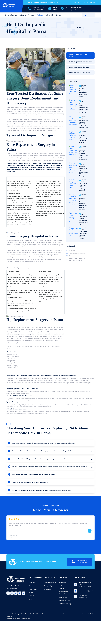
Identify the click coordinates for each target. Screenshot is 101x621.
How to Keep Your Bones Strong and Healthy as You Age (83, 235)
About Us (13, 15)
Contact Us (47, 589)
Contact (58, 15)
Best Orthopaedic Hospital (86, 28)
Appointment (88, 15)
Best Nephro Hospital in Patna (79, 72)
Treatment (31, 15)
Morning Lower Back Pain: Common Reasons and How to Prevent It (83, 203)
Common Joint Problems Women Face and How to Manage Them (83, 124)
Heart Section (33, 589)
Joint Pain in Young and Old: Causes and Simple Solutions (83, 187)
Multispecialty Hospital (63, 587)
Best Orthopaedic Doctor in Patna (80, 62)
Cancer (31, 586)
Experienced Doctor (65, 600)
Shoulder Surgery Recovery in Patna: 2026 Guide (83, 92)
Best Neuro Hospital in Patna (79, 67)
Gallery (47, 15)
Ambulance (62, 582)
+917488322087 (73, 250)
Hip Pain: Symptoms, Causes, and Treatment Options (83, 138)
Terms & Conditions (50, 582)
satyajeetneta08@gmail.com (77, 253)
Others (31, 599)
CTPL (31, 618)
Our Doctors (22, 15)
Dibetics (31, 596)
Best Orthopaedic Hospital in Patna (79, 55)
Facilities (40, 15)
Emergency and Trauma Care (63, 593)
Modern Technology (65, 604)
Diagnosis (32, 582)
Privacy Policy (48, 586)
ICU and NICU (63, 597)
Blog (52, 15)
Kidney (31, 592)
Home (7, 15)
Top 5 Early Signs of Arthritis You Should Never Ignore (83, 220)
